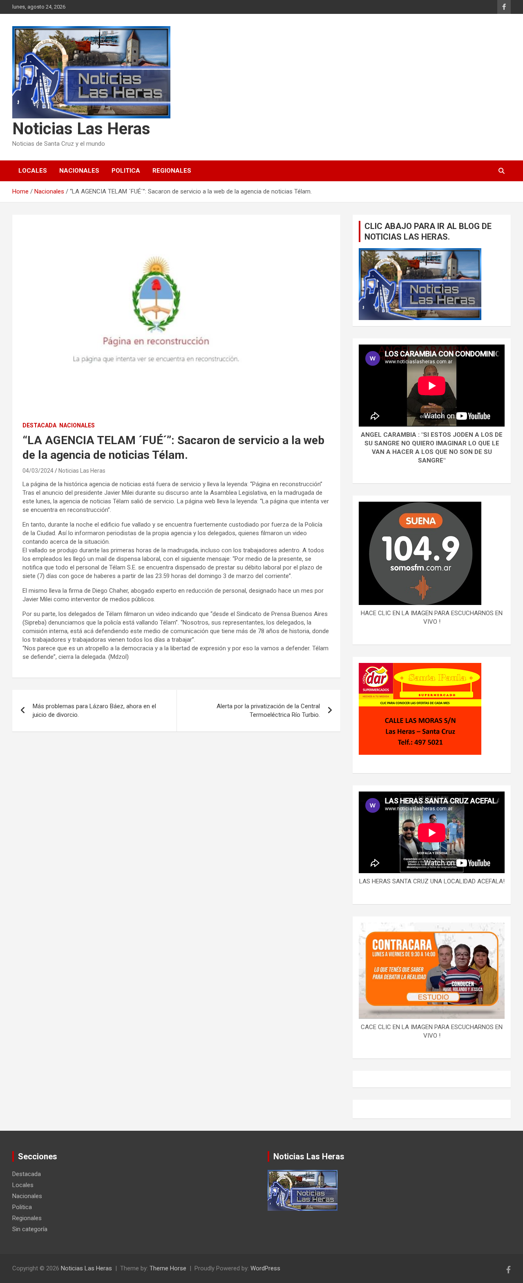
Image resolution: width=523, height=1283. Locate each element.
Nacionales (79, 170)
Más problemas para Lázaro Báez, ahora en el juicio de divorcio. (94, 710)
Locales (32, 170)
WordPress (265, 1268)
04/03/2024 (38, 470)
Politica (126, 170)
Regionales (171, 170)
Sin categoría (29, 1229)
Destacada (39, 425)
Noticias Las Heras (81, 128)
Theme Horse (168, 1268)
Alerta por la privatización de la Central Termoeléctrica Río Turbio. (268, 710)
